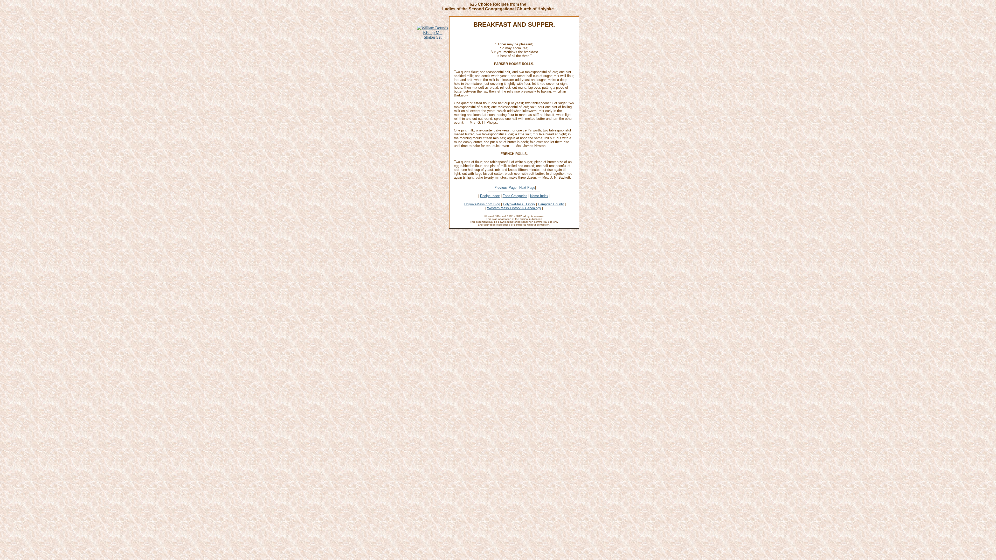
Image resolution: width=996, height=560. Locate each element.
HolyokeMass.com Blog (482, 204)
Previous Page (505, 188)
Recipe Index (490, 196)
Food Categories (515, 196)
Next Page (527, 188)
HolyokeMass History (519, 204)
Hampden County (551, 204)
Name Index (539, 196)
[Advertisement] (432, 127)
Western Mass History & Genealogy (514, 208)
